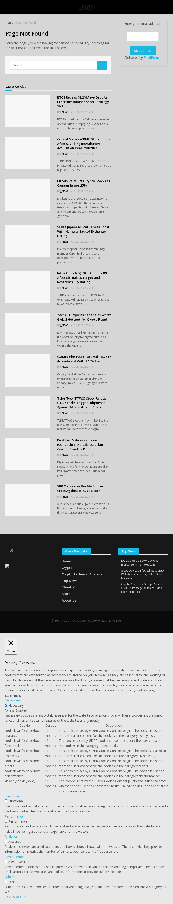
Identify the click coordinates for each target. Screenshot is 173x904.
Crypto (67, 568)
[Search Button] (102, 65)
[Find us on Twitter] (12, 550)
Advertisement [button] (15, 856)
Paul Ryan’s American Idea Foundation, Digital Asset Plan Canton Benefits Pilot (80, 444)
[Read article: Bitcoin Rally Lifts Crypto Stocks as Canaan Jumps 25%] (27, 195)
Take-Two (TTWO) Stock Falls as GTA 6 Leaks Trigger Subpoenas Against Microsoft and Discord (81, 402)
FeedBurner (152, 57)
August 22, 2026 (80, 112)
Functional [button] (12, 796)
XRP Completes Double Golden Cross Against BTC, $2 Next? (80, 488)
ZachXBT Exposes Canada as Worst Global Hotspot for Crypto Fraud (84, 317)
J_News (64, 112)
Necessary (16, 705)
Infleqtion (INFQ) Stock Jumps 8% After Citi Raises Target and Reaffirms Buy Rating (82, 277)
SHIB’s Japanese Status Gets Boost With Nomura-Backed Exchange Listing (83, 231)
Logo (86, 7)
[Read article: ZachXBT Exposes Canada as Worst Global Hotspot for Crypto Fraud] (27, 329)
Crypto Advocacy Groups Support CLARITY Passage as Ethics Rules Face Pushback (142, 588)
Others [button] (9, 877)
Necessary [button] (12, 700)
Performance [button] (14, 816)
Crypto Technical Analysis (82, 574)
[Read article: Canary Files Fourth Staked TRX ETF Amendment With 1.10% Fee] (27, 370)
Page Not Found (25, 23)
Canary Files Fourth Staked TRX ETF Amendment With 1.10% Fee (84, 358)
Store (66, 594)
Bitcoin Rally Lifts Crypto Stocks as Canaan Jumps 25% (83, 183)
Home (9, 23)
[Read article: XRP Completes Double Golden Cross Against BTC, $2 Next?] (27, 500)
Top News (69, 581)
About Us (69, 600)
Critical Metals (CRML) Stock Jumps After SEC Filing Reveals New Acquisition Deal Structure (83, 143)
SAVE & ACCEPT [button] (16, 897)
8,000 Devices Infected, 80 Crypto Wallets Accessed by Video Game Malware (142, 574)
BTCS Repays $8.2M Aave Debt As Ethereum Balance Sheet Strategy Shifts (83, 101)
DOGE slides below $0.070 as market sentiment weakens (139, 562)
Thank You (70, 587)
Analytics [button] (11, 836)
